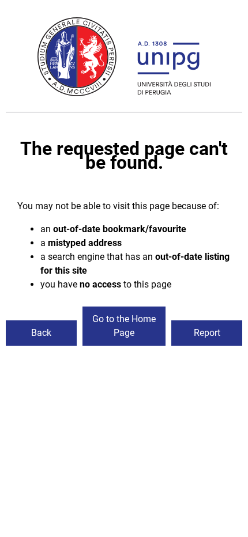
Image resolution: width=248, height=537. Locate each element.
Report (207, 332)
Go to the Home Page (124, 325)
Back (41, 332)
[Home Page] (124, 58)
